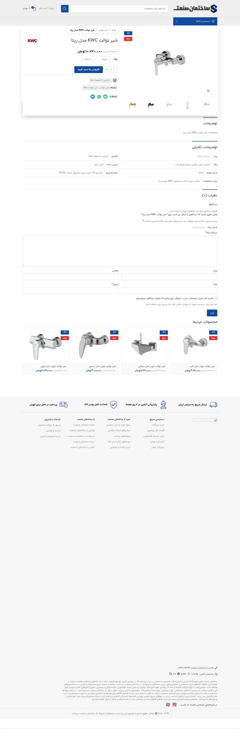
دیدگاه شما (211, 232)
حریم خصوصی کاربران (50, 436)
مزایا (215, 270)
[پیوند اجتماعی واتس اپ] (189, 673)
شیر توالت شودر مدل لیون (53, 366)
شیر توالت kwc (90, 87)
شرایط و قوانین (53, 430)
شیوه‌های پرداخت (121, 436)
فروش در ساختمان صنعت (82, 430)
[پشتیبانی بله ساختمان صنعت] (105, 96)
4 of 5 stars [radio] (196, 227)
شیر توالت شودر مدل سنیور (102, 366)
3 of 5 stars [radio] (198, 227)
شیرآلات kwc (204, 156)
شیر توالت (103, 30)
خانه (114, 30)
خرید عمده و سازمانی (120, 447)
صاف (86, 59)
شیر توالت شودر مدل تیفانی (151, 366)
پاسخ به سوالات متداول (49, 425)
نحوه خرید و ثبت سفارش (118, 424)
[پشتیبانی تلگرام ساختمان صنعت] (92, 96)
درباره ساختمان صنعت (84, 441)
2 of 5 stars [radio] (201, 227)
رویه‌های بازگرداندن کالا (119, 441)
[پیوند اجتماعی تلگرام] (178, 673)
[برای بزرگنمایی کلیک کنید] (208, 91)
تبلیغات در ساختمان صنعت (81, 436)
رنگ (116, 59)
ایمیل (115, 284)
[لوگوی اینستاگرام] (175, 706)
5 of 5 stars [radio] (193, 227)
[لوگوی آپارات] (169, 706)
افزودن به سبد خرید (89, 69)
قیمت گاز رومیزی (156, 430)
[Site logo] (195, 8)
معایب (115, 270)
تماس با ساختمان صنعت (83, 447)
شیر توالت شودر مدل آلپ (202, 366)
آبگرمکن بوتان (157, 441)
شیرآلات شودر (157, 447)
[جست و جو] (65, 8)
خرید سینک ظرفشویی (153, 436)
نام (215, 284)
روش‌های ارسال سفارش (119, 430)
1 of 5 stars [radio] (203, 227)
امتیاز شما (212, 227)
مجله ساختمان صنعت (84, 424)
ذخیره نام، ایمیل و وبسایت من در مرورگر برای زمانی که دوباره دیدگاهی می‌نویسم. (175, 298)
